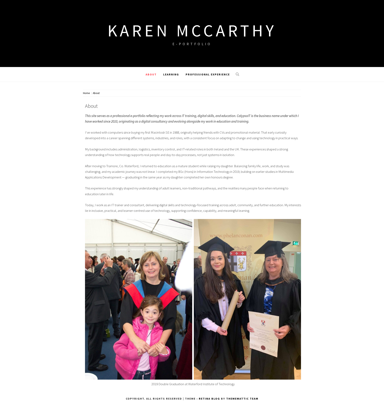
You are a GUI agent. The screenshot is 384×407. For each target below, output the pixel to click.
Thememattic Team (242, 398)
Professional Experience (208, 74)
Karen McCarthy (192, 30)
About (151, 74)
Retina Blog (209, 398)
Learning (171, 74)
